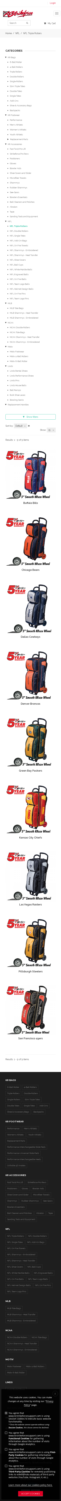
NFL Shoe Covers (18, 260)
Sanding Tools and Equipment (24, 216)
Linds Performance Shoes (22, 376)
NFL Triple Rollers (19, 226)
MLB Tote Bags (16, 308)
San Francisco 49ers (30, 1038)
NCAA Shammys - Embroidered (25, 342)
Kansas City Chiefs (30, 837)
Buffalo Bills (30, 502)
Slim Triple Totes (17, 86)
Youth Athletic (16, 134)
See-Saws (14, 192)
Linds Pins (14, 380)
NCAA (10, 323)
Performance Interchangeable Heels (24, 1159)
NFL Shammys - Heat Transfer (24, 255)
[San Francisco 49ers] (30, 1010)
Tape (12, 212)
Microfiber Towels (18, 178)
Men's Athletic (16, 125)
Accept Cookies (30, 1493)
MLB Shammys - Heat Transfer (24, 313)
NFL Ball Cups (16, 265)
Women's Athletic (18, 129)
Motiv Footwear (17, 351)
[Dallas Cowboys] (30, 608)
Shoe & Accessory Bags (21, 105)
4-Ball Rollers (16, 67)
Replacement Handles (18, 404)
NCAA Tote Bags (17, 332)
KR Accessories (15, 144)
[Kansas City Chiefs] (30, 809)
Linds (10, 366)
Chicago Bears (30, 569)
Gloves (13, 163)
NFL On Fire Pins (17, 293)
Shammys (15, 183)
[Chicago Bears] (30, 541)
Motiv (10, 347)
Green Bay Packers (30, 770)
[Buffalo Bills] (30, 474)
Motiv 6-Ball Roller (18, 361)
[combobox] (20, 426)
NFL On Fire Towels (19, 245)
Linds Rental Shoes (19, 371)
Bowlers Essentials (18, 197)
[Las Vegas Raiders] (30, 876)
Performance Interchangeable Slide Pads (26, 1147)
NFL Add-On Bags (18, 240)
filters (32, 417)
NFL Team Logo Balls (20, 284)
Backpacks (15, 110)
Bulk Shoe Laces (17, 395)
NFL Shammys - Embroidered (24, 250)
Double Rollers (17, 76)
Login (53, 3)
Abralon (13, 207)
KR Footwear (14, 115)
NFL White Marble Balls (21, 269)
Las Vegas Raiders (30, 904)
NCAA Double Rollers (20, 327)
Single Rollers (16, 81)
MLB (10, 303)
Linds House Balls (18, 385)
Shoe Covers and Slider (20, 173)
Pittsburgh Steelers (31, 971)
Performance (16, 120)
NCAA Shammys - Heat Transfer (25, 337)
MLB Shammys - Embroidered (24, 318)
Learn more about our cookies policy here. (30, 1484)
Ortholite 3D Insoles (16, 1165)
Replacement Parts (19, 139)
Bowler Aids (15, 168)
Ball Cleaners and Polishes (22, 202)
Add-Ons (14, 101)
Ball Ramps (15, 390)
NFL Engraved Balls (19, 274)
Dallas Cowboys (30, 636)
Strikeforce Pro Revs (19, 154)
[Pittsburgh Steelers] (30, 943)
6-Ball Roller (16, 62)
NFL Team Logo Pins (19, 298)
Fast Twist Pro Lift (18, 149)
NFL (10, 221)
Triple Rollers (16, 72)
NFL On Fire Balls (18, 279)
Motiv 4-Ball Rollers (19, 356)
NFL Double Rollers (19, 231)
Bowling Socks (17, 400)
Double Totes (16, 91)
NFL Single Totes (17, 236)
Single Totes (15, 96)
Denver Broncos (30, 703)
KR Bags (12, 57)
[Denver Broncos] (30, 675)
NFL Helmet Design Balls (21, 289)
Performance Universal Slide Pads (23, 1153)
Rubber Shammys (18, 187)
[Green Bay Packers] (30, 742)
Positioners (15, 158)
